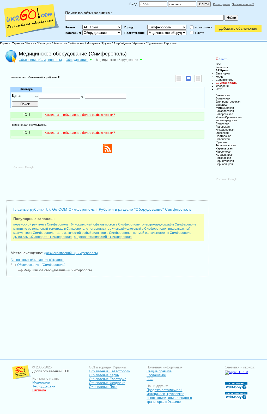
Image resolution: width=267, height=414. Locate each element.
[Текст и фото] (188, 78)
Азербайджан (122, 43)
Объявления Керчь (104, 375)
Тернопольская (226, 145)
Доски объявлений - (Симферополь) (71, 253)
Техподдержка (43, 386)
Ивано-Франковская (229, 117)
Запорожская (224, 114)
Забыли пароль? (243, 4)
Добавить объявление (238, 28)
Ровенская (223, 139)
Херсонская (223, 151)
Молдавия (93, 43)
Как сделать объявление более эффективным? (80, 115)
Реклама (39, 390)
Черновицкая (224, 164)
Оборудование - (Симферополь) (41, 265)
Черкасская (223, 157)
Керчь (219, 76)
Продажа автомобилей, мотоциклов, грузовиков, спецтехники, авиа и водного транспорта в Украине (169, 396)
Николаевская (225, 129)
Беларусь (45, 43)
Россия (31, 43)
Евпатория (223, 73)
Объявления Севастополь (109, 371)
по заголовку (203, 27)
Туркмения (154, 43)
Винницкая (223, 95)
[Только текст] (178, 78)
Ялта (219, 89)
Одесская (222, 132)
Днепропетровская (228, 101)
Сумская (221, 142)
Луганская (222, 123)
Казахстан (60, 43)
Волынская (223, 98)
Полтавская (223, 135)
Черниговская (225, 160)
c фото (199, 32)
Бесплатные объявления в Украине (37, 260)
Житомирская (225, 107)
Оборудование (77, 60)
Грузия (106, 43)
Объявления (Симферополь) (40, 60)
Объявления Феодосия (107, 383)
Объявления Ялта (103, 387)
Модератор (41, 382)
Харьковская (224, 148)
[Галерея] (198, 78)
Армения (139, 43)
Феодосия (222, 85)
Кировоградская (226, 120)
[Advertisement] (107, 180)
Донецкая (222, 104)
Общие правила (159, 371)
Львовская (223, 126)
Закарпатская (225, 110)
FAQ (150, 379)
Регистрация (221, 4)
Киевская (222, 67)
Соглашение (156, 375)
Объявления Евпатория (107, 379)
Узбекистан (77, 43)
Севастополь (224, 79)
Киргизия (170, 43)
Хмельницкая (224, 154)
